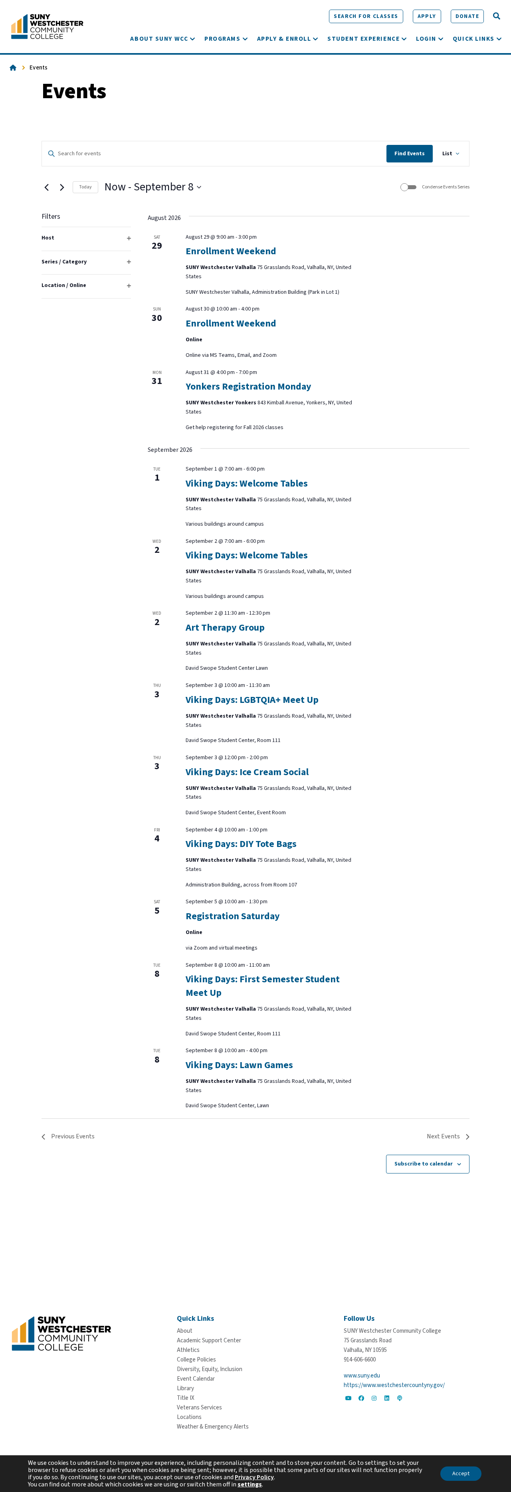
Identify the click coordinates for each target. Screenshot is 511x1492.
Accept (460, 1474)
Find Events (409, 154)
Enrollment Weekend (231, 251)
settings (250, 1484)
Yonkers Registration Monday (248, 387)
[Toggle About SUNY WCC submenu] (192, 38)
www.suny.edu (362, 1375)
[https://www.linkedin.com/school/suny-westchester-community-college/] (387, 1398)
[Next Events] (62, 187)
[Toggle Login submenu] (440, 38)
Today (85, 187)
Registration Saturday (233, 916)
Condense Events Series (445, 187)
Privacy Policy (254, 1477)
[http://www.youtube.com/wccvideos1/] (348, 1398)
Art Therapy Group (225, 628)
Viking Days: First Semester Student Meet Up (263, 986)
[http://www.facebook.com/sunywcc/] (361, 1398)
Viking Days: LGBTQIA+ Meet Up (252, 700)
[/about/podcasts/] (399, 1398)
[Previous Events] (46, 187)
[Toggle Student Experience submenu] (404, 38)
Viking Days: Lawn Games (239, 1065)
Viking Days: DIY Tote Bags (241, 844)
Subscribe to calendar (423, 1164)
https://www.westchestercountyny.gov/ (394, 1385)
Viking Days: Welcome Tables (247, 484)
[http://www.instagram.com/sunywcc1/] (374, 1398)
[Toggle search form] (496, 16)
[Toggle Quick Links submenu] (499, 38)
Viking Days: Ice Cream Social (247, 772)
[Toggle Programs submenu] (245, 38)
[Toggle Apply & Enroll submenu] (315, 38)
